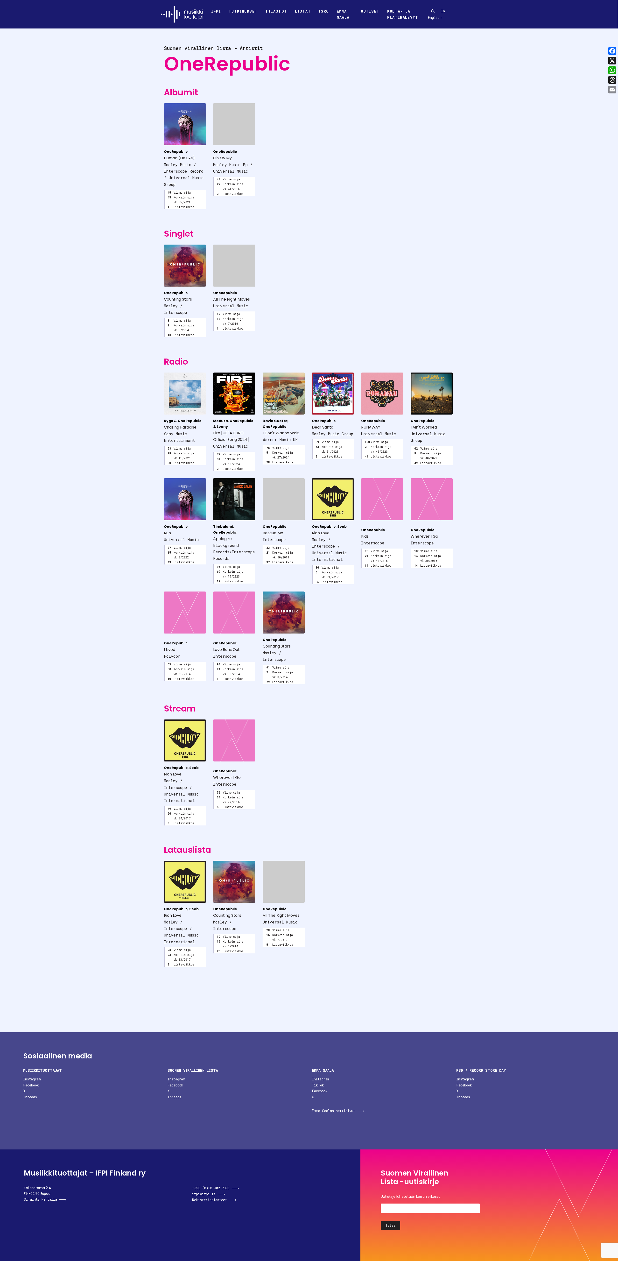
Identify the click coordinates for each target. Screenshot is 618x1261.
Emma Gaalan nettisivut (333, 1110)
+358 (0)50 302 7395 (211, 1188)
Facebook (31, 1085)
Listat (303, 11)
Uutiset (370, 11)
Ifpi (216, 11)
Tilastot (276, 11)
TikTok (318, 1085)
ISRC (324, 11)
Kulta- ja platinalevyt (402, 14)
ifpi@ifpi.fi (204, 1194)
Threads (30, 1097)
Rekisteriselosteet (209, 1200)
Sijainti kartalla (40, 1199)
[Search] (433, 11)
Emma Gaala (343, 14)
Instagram (32, 1079)
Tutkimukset (243, 11)
